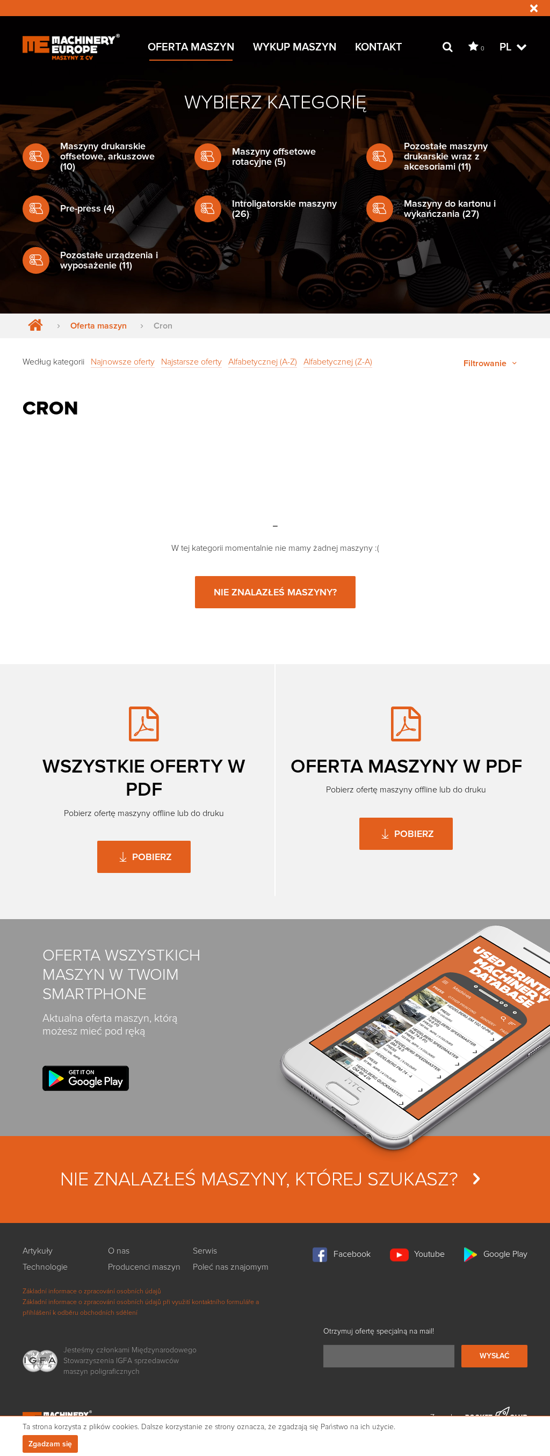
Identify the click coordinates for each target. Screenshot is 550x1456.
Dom (33, 326)
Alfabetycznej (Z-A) (337, 361)
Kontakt (378, 47)
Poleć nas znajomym (231, 1267)
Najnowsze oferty (123, 361)
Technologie (45, 1267)
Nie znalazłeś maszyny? (275, 592)
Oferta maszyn (98, 326)
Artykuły (38, 1251)
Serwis (205, 1251)
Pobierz (150, 857)
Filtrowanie (486, 363)
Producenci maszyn (144, 1267)
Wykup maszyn (294, 47)
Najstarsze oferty (191, 361)
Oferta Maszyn (191, 47)
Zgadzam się (50, 1443)
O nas (118, 1251)
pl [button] (507, 47)
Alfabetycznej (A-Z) (262, 361)
